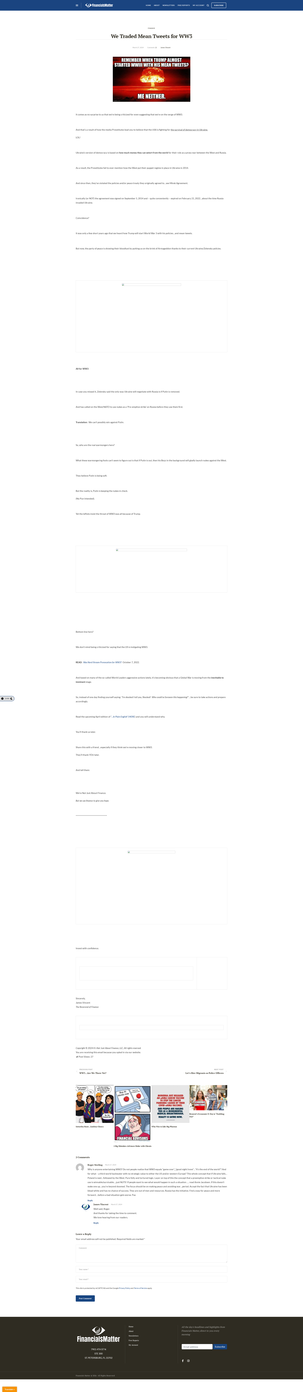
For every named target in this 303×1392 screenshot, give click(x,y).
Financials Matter (83, 1371)
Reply (90, 1195)
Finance (151, 28)
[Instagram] (188, 1356)
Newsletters (133, 1331)
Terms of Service (140, 1283)
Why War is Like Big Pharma (164, 1122)
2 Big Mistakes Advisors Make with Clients (132, 1141)
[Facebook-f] (182, 1356)
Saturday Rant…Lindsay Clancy (90, 1122)
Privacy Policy (124, 1283)
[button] (7, 698)
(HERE (123, 716)
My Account (133, 1340)
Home (131, 1322)
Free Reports (134, 1335)
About (131, 1326)
